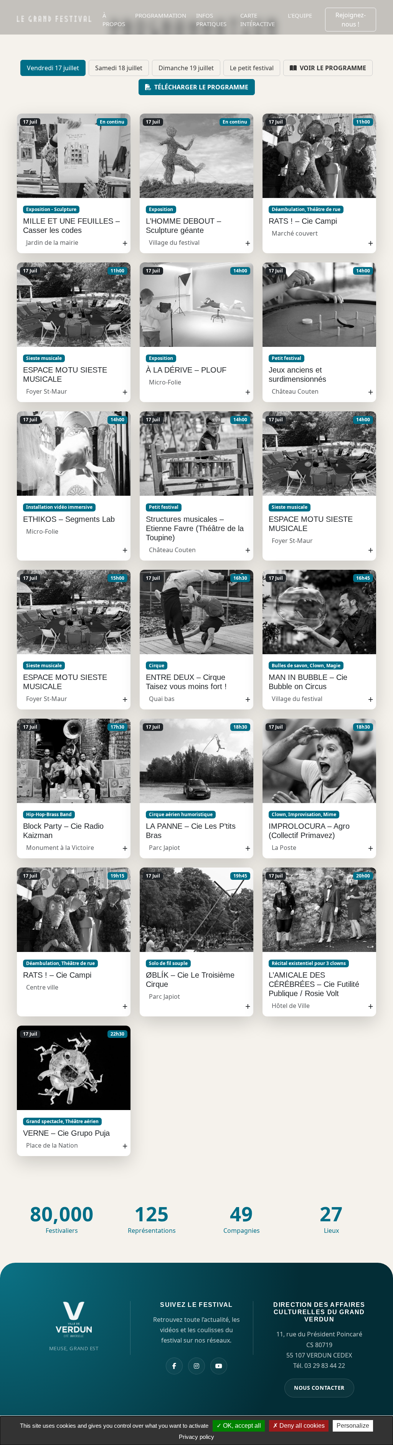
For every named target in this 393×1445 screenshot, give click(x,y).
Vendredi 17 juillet (53, 68)
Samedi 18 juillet (118, 68)
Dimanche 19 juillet (186, 68)
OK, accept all (241, 1425)
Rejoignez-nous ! (350, 19)
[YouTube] (218, 1366)
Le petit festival (252, 68)
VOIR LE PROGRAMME (332, 68)
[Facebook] (174, 1366)
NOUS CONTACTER (319, 1387)
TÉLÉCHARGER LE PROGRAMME (200, 87)
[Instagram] (196, 1366)
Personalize (353, 1425)
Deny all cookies (301, 1425)
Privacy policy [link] (196, 1436)
